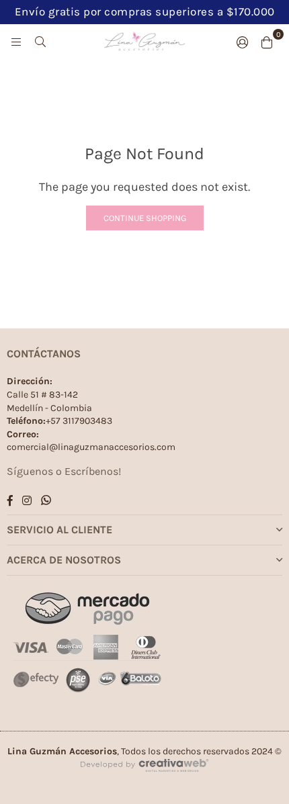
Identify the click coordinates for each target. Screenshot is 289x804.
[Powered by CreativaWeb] (144, 783)
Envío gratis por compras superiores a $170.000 (145, 11)
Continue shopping (145, 218)
